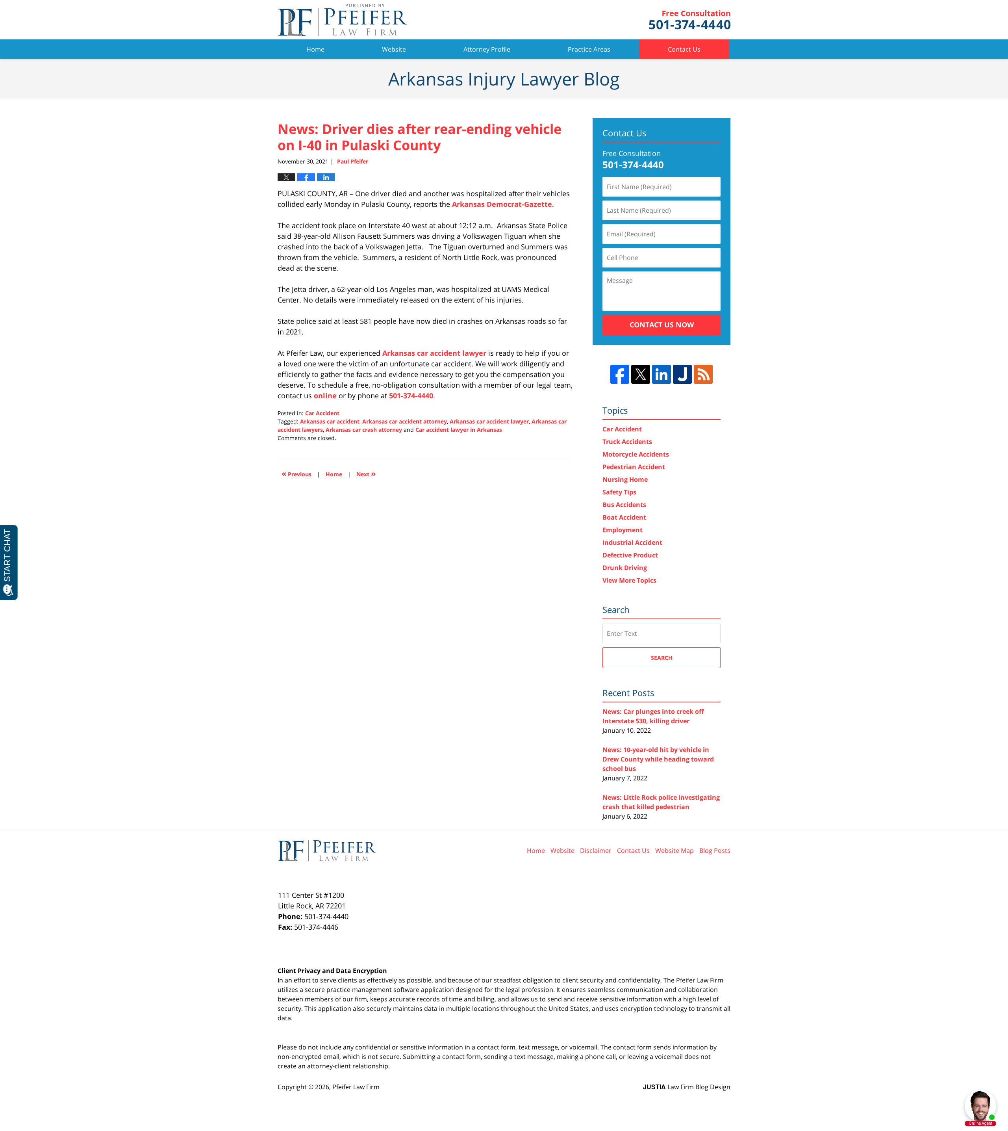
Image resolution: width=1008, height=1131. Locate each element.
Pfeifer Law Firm (689, 20)
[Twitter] (640, 374)
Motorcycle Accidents (635, 454)
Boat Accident (624, 517)
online (325, 395)
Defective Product (630, 555)
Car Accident (322, 413)
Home (315, 49)
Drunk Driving (624, 567)
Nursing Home (625, 479)
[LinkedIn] (661, 374)
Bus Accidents (624, 504)
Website (394, 49)
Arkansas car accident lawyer (434, 353)
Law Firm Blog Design (686, 1087)
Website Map (674, 850)
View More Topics (629, 580)
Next (366, 473)
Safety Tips (619, 492)
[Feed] (703, 374)
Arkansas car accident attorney (404, 421)
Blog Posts (714, 850)
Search (662, 657)
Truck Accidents (627, 441)
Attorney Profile (486, 49)
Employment (622, 530)
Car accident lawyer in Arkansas (458, 429)
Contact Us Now (662, 324)
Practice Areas (589, 49)
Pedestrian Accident (633, 466)
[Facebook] (619, 374)
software (406, 989)
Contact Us (684, 49)
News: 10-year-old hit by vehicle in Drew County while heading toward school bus (658, 759)
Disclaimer (595, 850)
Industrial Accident (632, 542)
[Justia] (682, 374)
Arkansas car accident (329, 421)
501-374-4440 (411, 395)
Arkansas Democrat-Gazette (502, 204)
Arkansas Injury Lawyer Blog (342, 20)
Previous (296, 473)
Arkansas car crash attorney (364, 429)
